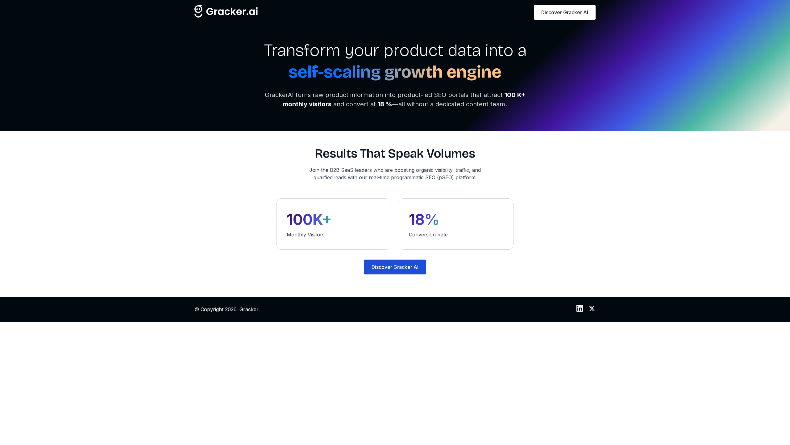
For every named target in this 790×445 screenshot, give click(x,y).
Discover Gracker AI (564, 12)
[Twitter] (592, 310)
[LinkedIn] (579, 310)
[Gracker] (226, 16)
